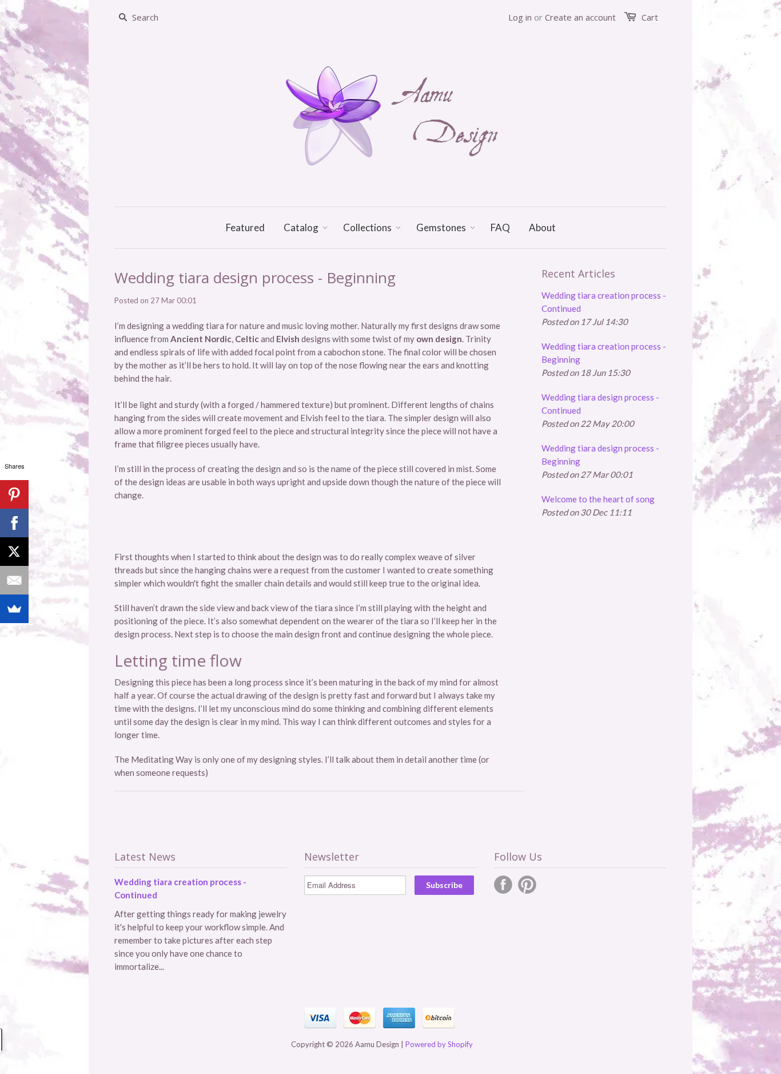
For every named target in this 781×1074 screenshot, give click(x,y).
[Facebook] (14, 523)
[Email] (14, 580)
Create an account (580, 17)
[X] (14, 551)
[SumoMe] (14, 609)
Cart (649, 17)
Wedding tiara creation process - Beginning (603, 352)
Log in (520, 17)
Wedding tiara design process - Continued (600, 403)
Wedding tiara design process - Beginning (600, 454)
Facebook (503, 884)
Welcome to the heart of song (598, 499)
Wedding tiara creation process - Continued (603, 302)
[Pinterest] (14, 494)
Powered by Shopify (439, 1044)
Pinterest (527, 884)
